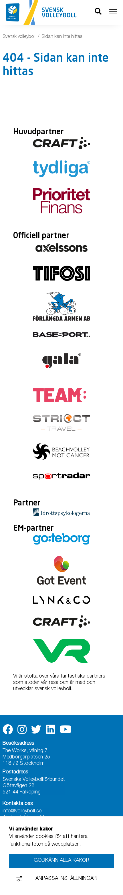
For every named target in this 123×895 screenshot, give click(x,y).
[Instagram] (22, 729)
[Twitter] (36, 729)
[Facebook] (8, 729)
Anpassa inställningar (66, 878)
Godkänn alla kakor (61, 860)
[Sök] (98, 12)
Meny (113, 12)
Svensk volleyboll (19, 37)
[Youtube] (66, 729)
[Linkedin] (50, 729)
